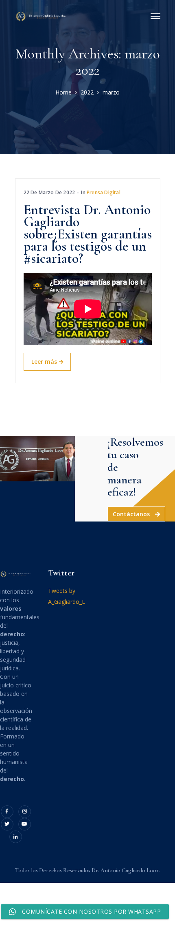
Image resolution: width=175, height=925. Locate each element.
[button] (136, 514)
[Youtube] (24, 824)
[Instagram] (24, 811)
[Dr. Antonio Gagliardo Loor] (41, 15)
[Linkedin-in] (15, 837)
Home (63, 92)
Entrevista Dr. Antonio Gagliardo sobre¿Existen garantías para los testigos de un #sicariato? (88, 234)
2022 (87, 92)
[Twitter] (7, 824)
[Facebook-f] (7, 811)
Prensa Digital (103, 192)
